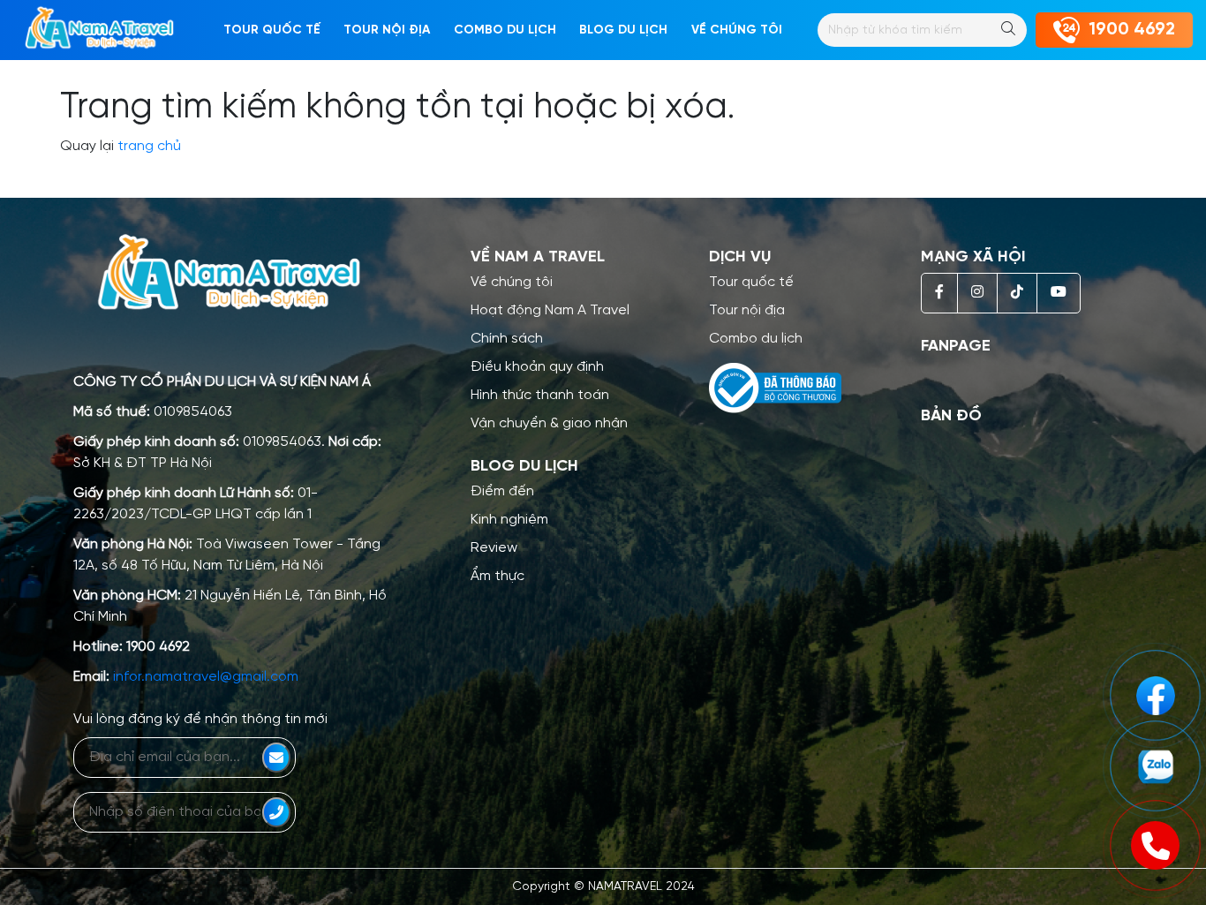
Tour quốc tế (271, 30)
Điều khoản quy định (537, 366)
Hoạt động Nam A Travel (550, 310)
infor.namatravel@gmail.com (205, 676)
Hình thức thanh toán (540, 395)
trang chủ (149, 146)
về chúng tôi (736, 30)
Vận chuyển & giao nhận (549, 423)
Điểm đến (502, 491)
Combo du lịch (505, 30)
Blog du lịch (623, 30)
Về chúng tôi (512, 282)
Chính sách (507, 338)
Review (494, 547)
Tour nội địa (386, 30)
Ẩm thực (497, 576)
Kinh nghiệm (509, 519)
